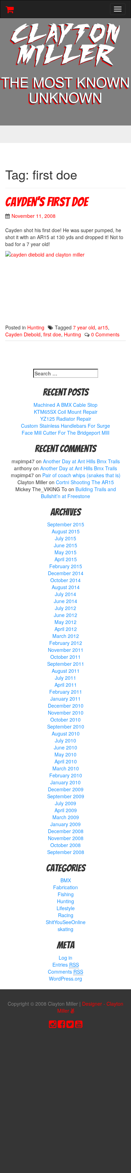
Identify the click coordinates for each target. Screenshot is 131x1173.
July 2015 (65, 538)
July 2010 (65, 740)
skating (65, 929)
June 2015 (65, 545)
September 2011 (65, 663)
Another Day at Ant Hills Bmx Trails (81, 461)
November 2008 (65, 838)
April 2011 (65, 684)
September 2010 (65, 726)
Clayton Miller (65, 46)
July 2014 (65, 594)
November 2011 (65, 649)
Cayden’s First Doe (46, 202)
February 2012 (65, 642)
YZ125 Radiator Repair (65, 418)
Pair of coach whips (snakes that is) (81, 475)
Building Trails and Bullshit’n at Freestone (78, 493)
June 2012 (65, 614)
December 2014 (65, 573)
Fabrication (65, 887)
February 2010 (65, 775)
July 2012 (65, 607)
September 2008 (65, 851)
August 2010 (66, 733)
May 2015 (65, 552)
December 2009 (65, 789)
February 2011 (65, 691)
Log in (65, 957)
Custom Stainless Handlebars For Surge (65, 425)
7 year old (84, 327)
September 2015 (65, 524)
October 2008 (65, 844)
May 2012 (65, 621)
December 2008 (65, 831)
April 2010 (65, 761)
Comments (65, 971)
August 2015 (66, 531)
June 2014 (65, 600)
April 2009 (65, 810)
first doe (52, 334)
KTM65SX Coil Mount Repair (65, 411)
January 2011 (65, 698)
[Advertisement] (65, 1102)
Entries (65, 964)
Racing (65, 915)
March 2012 (65, 635)
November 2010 (65, 712)
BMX (65, 880)
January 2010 (65, 782)
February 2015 (65, 566)
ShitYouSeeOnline (66, 922)
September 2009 (65, 796)
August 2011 (66, 670)
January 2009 (65, 824)
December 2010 (65, 705)
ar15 (103, 327)
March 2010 (65, 768)
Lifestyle (66, 908)
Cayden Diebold (23, 334)
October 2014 (65, 580)
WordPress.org (65, 978)
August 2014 (66, 587)
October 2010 (65, 719)
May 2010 (65, 754)
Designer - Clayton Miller (90, 1007)
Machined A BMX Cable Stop (65, 404)
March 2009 (65, 817)
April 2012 (65, 628)
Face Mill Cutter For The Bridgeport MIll (65, 432)
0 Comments (105, 334)
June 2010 (65, 747)
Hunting (35, 327)
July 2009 (65, 803)
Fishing (66, 894)
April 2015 (65, 559)
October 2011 (65, 656)
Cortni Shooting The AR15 (85, 482)
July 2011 (65, 677)
